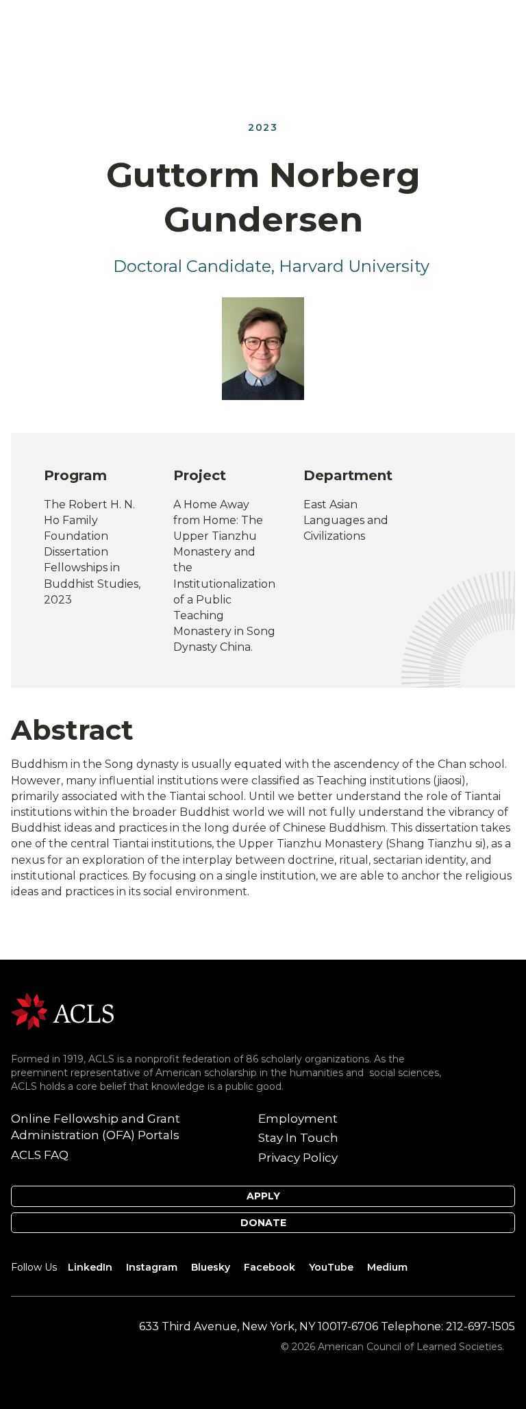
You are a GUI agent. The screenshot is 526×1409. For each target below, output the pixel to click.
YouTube (331, 1267)
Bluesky (210, 1267)
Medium (387, 1267)
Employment (298, 1118)
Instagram (151, 1267)
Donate (263, 1223)
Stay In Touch (298, 1138)
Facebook (269, 1267)
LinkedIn (90, 1267)
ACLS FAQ (39, 1155)
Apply (263, 1196)
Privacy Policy (298, 1157)
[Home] (62, 1010)
